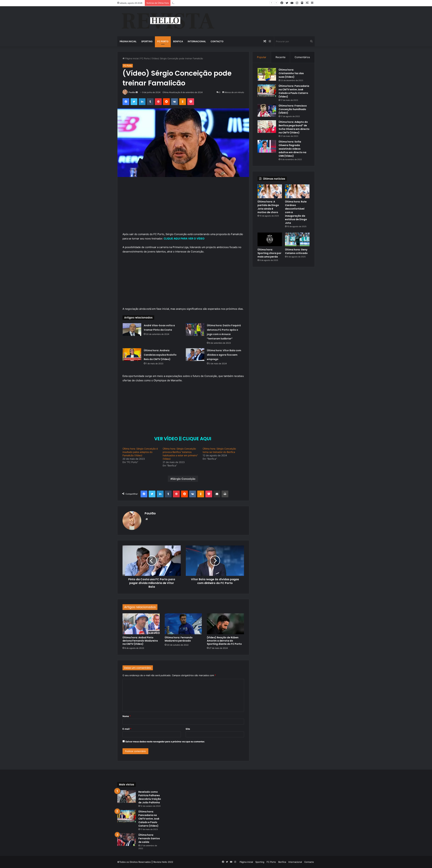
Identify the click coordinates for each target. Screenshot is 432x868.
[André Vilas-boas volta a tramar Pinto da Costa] (132, 329)
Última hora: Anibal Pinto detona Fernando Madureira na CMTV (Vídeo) (140, 641)
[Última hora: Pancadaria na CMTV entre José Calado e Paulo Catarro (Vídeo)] (267, 90)
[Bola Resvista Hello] (167, 21)
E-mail (127, 728)
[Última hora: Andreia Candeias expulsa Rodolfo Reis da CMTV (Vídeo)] (132, 354)
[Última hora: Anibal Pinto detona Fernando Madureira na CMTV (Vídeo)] (141, 623)
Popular (261, 57)
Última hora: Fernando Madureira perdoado (179, 639)
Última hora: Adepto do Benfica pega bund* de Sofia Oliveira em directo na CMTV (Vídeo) (294, 127)
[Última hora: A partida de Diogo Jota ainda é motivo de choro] (270, 191)
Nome (127, 716)
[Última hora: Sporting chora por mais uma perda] (270, 239)
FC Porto (162, 41)
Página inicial (128, 41)
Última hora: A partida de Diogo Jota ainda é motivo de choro (268, 207)
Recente (281, 57)
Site (188, 728)
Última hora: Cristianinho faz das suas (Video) (291, 73)
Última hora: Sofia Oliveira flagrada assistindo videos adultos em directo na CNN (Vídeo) (292, 149)
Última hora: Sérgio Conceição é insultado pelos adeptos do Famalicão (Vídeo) (140, 452)
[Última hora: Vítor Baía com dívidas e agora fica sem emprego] (195, 354)
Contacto (217, 41)
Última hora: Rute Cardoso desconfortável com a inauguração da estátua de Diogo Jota (218, 3)
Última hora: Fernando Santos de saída (149, 838)
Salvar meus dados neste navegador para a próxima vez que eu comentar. (165, 741)
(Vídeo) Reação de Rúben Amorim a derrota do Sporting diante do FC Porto (224, 641)
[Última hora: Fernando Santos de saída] (126, 839)
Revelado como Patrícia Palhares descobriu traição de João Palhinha (149, 797)
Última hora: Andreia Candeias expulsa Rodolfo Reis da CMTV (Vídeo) (160, 355)
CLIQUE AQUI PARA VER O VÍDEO (184, 238)
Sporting (147, 41)
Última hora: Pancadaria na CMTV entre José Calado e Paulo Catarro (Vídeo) (294, 91)
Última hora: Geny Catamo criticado (296, 251)
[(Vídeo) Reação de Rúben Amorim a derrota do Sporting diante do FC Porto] (225, 623)
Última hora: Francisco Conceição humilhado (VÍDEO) (293, 109)
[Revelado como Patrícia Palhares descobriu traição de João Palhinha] (126, 796)
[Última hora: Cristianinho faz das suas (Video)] (267, 74)
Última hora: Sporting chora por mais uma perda (269, 253)
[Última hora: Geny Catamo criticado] (297, 239)
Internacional (197, 41)
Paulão (132, 92)
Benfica (178, 41)
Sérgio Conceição (183, 478)
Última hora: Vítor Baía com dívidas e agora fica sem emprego (224, 355)
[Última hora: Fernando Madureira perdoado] (183, 623)
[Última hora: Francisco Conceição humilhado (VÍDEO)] (267, 110)
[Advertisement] (183, 207)
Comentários (302, 57)
